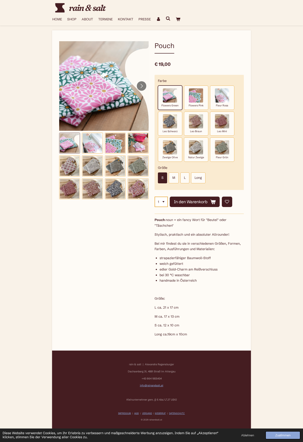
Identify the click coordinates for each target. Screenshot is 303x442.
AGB (136, 413)
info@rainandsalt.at (151, 385)
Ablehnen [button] (247, 435)
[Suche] (168, 19)
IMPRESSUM (124, 413)
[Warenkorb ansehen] (178, 19)
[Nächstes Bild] (141, 86)
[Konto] (158, 19)
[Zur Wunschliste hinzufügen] (227, 202)
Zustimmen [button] (282, 435)
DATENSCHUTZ (177, 413)
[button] (69, 143)
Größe (162, 168)
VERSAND (147, 413)
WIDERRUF (160, 413)
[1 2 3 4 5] (161, 202)
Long (198, 178)
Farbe (162, 81)
